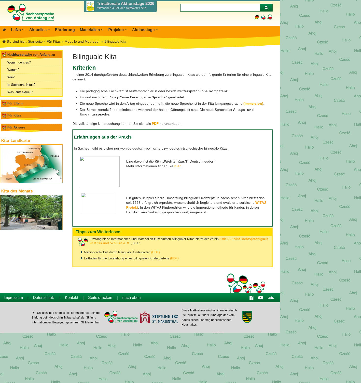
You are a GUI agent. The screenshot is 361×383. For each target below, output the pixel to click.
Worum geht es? (19, 62)
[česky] (263, 17)
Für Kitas (14, 115)
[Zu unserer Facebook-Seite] (251, 297)
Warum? (13, 70)
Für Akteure (16, 127)
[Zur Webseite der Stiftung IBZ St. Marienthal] (159, 317)
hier (177, 166)
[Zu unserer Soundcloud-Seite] (270, 297)
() (174, 258)
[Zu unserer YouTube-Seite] (260, 297)
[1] (266, 7)
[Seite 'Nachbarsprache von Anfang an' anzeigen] (4, 30)
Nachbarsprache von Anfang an (31, 54)
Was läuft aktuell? (20, 92)
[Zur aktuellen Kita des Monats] (31, 212)
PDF (155, 124)
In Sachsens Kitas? (21, 85)
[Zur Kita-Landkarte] (31, 164)
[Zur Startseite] (30, 23)
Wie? (10, 77)
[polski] (269, 17)
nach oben (131, 297)
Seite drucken (100, 297)
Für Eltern (15, 103)
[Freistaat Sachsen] (247, 317)
